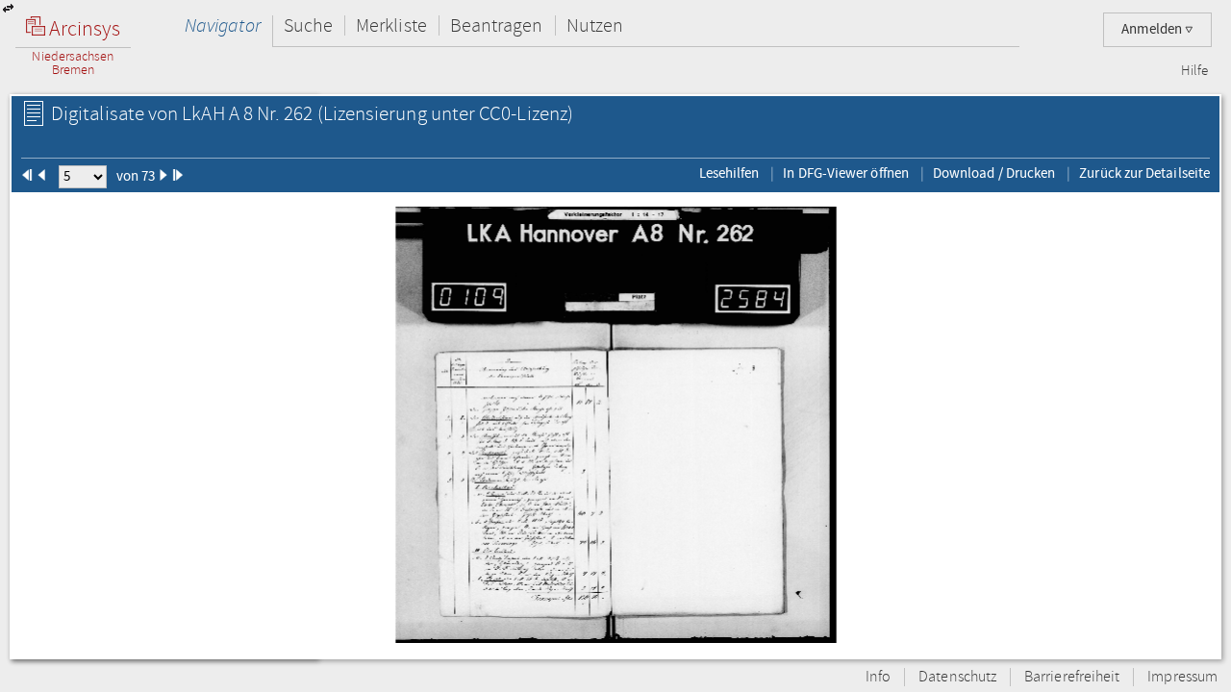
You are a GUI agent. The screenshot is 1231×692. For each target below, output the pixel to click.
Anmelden (1153, 29)
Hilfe (1194, 71)
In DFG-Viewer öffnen (846, 173)
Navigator (223, 25)
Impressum (1182, 677)
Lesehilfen (729, 173)
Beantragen (496, 25)
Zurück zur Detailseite (1144, 173)
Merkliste (391, 25)
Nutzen (594, 25)
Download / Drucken (994, 173)
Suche (308, 25)
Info (878, 677)
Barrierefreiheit (1071, 677)
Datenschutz (957, 677)
